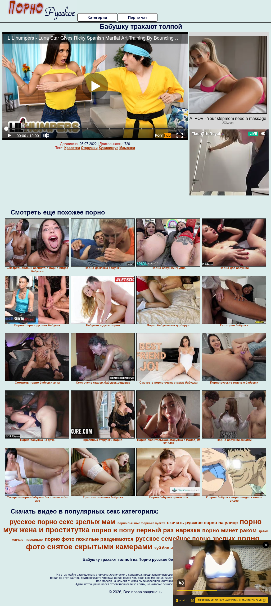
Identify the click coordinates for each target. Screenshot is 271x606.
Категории (97, 17)
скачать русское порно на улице (202, 522)
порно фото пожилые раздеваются (89, 539)
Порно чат (137, 17)
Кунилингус (108, 148)
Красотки (72, 148)
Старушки (89, 148)
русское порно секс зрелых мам (62, 521)
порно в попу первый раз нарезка (146, 530)
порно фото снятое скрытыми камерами (143, 542)
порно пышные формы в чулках (141, 523)
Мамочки (127, 148)
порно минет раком (229, 530)
